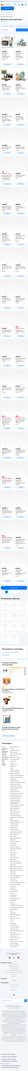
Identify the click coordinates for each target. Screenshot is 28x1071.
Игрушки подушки (14, 943)
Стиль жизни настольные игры (16, 907)
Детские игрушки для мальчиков (17, 804)
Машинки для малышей (15, 812)
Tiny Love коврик (14, 825)
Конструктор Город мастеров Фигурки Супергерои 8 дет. (11, 728)
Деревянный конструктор (16, 868)
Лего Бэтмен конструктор (16, 831)
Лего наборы (13, 843)
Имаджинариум (13, 895)
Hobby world (13, 896)
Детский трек (13, 778)
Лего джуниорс (13, 889)
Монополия (12, 916)
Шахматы (12, 902)
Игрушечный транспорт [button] (5, 752)
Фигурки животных (14, 823)
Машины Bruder (13, 764)
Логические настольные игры (16, 905)
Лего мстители (13, 836)
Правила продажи (14, 968)
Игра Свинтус (13, 912)
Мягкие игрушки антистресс (16, 941)
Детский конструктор (15, 847)
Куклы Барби (13, 923)
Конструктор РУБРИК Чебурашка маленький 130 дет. (12, 709)
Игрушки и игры (10, 12)
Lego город (12, 850)
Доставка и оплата (14, 964)
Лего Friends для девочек (15, 875)
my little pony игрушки (15, 757)
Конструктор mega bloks (15, 884)
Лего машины (13, 879)
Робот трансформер (14, 808)
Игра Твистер (13, 900)
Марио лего (12, 864)
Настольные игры (14, 891)
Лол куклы (12, 920)
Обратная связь (14, 974)
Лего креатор (13, 871)
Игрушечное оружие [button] (5, 749)
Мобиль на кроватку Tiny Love (17, 822)
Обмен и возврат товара (14, 966)
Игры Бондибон (13, 909)
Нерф (11, 768)
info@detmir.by (17, 1023)
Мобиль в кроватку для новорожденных (15, 802)
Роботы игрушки (14, 810)
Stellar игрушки (13, 755)
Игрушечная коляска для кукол (17, 930)
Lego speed (12, 873)
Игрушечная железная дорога (16, 777)
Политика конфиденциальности (14, 970)
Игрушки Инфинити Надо (16, 754)
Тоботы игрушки (13, 752)
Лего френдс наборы (14, 861)
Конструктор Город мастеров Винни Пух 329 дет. (13, 690)
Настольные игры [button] (4, 760)
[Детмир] (3, 5)
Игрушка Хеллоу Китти (15, 841)
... (19, 592)
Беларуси (17, 1008)
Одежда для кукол (14, 929)
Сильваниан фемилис (15, 750)
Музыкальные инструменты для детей (17, 818)
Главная (3, 12)
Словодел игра (13, 904)
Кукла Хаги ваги (13, 827)
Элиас (11, 911)
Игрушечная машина (14, 771)
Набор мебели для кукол (15, 934)
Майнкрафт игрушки (14, 813)
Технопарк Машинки (14, 759)
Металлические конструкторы (17, 870)
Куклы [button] (3, 762)
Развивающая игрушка (15, 798)
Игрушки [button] (4, 754)
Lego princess (13, 888)
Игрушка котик (13, 939)
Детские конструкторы (7, 14)
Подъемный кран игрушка (16, 787)
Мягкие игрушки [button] (4, 764)
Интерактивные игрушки (15, 815)
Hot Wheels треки (14, 780)
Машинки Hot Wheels (15, 773)
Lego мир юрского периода (16, 866)
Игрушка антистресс (14, 806)
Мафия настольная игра (15, 914)
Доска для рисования (15, 898)
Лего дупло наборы (14, 857)
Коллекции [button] (4, 755)
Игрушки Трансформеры (15, 838)
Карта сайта (14, 976)
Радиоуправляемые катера (16, 795)
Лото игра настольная (15, 918)
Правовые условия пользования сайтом (14, 1006)
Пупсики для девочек (15, 927)
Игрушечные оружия (14, 770)
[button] (7, 8)
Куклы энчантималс (14, 746)
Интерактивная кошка (15, 945)
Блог (14, 988)
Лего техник (13, 855)
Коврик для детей (14, 820)
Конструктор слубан (14, 877)
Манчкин (12, 893)
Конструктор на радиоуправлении (17, 882)
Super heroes (13, 859)
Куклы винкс (13, 932)
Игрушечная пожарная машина (17, 793)
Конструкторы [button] (5, 757)
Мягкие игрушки (13, 936)
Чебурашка (12, 839)
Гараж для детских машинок (16, 786)
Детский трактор (14, 789)
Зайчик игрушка (13, 946)
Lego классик (13, 886)
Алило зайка (13, 761)
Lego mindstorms (14, 880)
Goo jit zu (12, 762)
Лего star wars (13, 852)
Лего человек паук (14, 834)
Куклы (11, 921)
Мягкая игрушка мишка (15, 937)
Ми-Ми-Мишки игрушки (15, 832)
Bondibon (12, 766)
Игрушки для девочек (15, 800)
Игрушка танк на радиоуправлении (18, 782)
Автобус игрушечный (15, 791)
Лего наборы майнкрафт (15, 848)
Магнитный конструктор (15, 863)
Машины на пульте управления (17, 775)
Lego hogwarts (13, 854)
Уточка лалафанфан (14, 829)
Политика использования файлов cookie (14, 972)
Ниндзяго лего (13, 845)
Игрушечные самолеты (15, 784)
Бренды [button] (4, 746)
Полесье (12, 748)
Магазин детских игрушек (16, 796)
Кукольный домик (14, 925)
